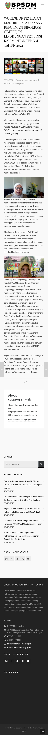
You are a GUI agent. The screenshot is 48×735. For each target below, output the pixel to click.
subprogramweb (30, 80)
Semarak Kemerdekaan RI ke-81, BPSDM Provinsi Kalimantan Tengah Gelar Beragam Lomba (23, 484)
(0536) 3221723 (14, 636)
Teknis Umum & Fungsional (14, 84)
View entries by (22, 419)
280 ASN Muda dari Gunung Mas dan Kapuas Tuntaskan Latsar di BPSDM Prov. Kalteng (23, 498)
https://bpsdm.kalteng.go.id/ (19, 647)
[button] (41, 464)
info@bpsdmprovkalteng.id (19, 644)
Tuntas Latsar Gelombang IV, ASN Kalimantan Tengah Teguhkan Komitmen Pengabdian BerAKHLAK (21, 535)
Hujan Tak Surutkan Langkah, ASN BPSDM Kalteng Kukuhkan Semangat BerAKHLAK (22, 510)
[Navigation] (42, 6)
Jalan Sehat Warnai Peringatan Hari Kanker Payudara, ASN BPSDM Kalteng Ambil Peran (23, 522)
